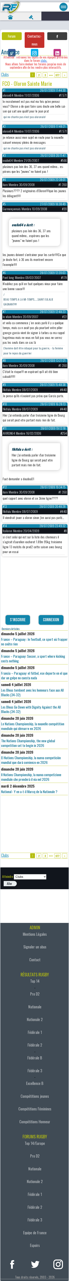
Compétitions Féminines (34, 1109)
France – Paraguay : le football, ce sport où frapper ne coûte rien (34, 639)
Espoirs (35, 1245)
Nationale (34, 1006)
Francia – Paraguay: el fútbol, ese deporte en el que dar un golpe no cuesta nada (34, 672)
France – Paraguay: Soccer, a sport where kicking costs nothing (33, 655)
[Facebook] (57, 36)
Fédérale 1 (35, 1032)
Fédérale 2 (35, 1045)
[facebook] (12, 1263)
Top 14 (35, 981)
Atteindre (7, 876)
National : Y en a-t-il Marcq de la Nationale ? (29, 788)
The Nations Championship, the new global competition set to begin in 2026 (28, 740)
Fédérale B (34, 1057)
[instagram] (58, 1263)
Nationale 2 (35, 1019)
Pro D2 (35, 994)
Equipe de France (35, 1232)
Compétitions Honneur (34, 1121)
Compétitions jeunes (35, 1096)
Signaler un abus (34, 947)
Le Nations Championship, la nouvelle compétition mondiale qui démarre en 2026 (32, 723)
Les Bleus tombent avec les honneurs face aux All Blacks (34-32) (32, 689)
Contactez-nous (34, 40)
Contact (34, 959)
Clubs (5, 74)
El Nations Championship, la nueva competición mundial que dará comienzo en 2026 (31, 757)
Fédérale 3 (35, 1070)
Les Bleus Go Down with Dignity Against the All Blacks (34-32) (31, 706)
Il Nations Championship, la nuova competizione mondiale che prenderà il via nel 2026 (31, 774)
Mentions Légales (35, 934)
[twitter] (35, 1263)
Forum (11, 36)
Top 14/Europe (35, 1143)
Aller (9, 883)
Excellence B (34, 1083)
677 (57, 75)
